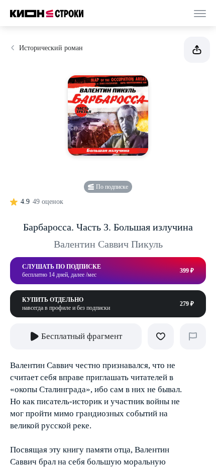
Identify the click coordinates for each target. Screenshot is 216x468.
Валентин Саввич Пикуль (108, 244)
